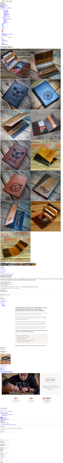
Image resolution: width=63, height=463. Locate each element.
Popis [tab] (3, 304)
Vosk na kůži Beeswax (3, 365)
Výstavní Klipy (6, 20)
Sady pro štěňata (6, 12)
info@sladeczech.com (3, 301)
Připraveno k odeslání (7, 16)
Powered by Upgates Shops (12, 428)
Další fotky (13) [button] (2, 262)
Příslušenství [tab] (4, 305)
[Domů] (6, 2)
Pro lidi (3, 17)
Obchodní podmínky (3, 417)
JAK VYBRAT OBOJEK (4, 413)
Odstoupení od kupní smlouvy (4, 419)
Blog (2, 26)
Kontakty (1, 418)
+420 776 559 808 (2, 7)
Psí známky (5, 15)
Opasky (5, 19)
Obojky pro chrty (6, 11)
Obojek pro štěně (4, 415)
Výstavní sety (5, 13)
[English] (0, 6)
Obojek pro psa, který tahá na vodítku (7, 414)
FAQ (2, 25)
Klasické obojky (6, 10)
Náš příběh (3, 23)
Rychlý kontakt (2, 272)
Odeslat (2, 441)
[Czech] (2, 31)
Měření (3, 24)
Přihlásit (2, 454)
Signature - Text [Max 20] (3, 291)
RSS (21, 428)
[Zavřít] (0, 443)
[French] (1, 6)
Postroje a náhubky (6, 14)
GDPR (1, 416)
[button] (2, 3)
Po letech (3, 27)
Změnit (1, 450)
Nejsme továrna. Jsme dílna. (6, 371)
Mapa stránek (18, 428)
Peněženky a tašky (7, 18)
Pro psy (3, 9)
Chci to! (2, 296)
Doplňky (5, 21)
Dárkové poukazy (6, 22)
